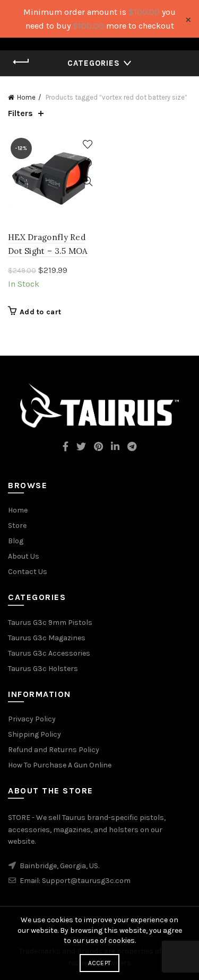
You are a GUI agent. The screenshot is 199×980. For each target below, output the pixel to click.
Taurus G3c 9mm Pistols (50, 622)
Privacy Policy (32, 718)
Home (26, 97)
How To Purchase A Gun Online (59, 765)
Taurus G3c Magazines (46, 637)
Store (17, 525)
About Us (23, 556)
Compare (88, 163)
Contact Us (27, 571)
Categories (93, 63)
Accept (99, 963)
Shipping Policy (34, 734)
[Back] (21, 62)
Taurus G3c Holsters (43, 668)
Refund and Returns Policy (53, 749)
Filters (20, 113)
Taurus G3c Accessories (49, 653)
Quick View (88, 181)
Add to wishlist (88, 144)
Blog (15, 540)
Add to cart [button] (40, 311)
